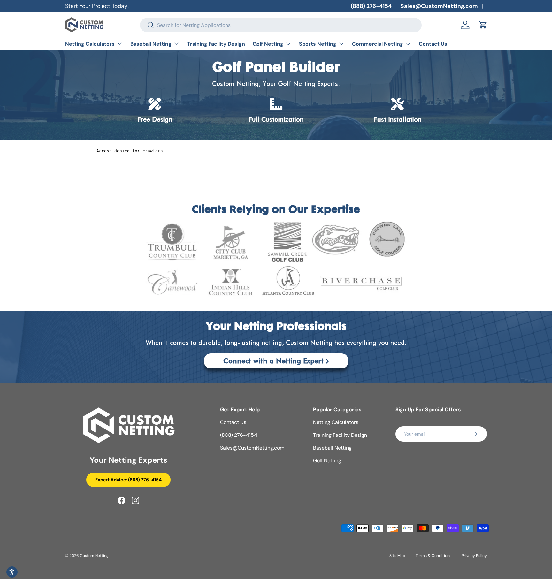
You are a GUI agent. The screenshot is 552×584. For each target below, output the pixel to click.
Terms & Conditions (433, 555)
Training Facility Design (216, 44)
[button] (483, 25)
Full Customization (276, 119)
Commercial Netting (377, 44)
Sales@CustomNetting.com (439, 6)
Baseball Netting (151, 44)
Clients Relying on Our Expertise (276, 210)
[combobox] (280, 25)
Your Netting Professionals (276, 327)
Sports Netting (317, 44)
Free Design (154, 119)
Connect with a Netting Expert (273, 361)
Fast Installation (397, 119)
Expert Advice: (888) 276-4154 (128, 479)
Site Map (397, 555)
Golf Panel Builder (276, 68)
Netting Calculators (90, 44)
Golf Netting (268, 44)
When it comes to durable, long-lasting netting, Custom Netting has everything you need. (276, 342)
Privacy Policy (474, 555)
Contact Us (433, 44)
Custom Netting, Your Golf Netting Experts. (276, 83)
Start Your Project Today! (97, 6)
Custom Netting (94, 555)
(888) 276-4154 (371, 6)
